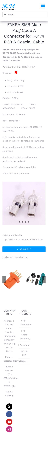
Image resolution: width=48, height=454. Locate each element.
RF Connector (24, 323)
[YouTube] (9, 422)
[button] (4, 279)
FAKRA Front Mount (18, 239)
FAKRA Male (36, 239)
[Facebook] (9, 414)
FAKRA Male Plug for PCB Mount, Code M (12, 275)
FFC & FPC (24, 353)
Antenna (24, 345)
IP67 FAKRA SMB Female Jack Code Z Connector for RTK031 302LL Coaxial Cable (35, 273)
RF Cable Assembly (24, 335)
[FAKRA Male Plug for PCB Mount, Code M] (12, 279)
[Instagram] (9, 429)
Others (24, 361)
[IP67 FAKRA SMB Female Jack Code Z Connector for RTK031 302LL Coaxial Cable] (35, 279)
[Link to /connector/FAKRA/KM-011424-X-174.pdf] (15, 72)
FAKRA (18, 235)
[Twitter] (9, 406)
